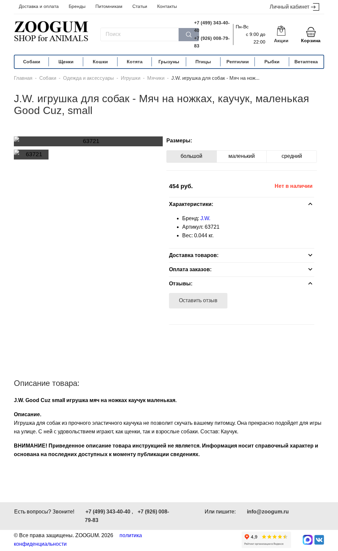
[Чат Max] (308, 540)
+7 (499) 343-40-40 (212, 26)
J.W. (205, 218)
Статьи (139, 6)
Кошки (100, 61)
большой (191, 156)
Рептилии (237, 61)
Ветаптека (306, 61)
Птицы (203, 61)
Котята (135, 61)
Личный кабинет (289, 7)
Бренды (77, 6)
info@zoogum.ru (268, 511)
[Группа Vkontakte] (319, 540)
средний (292, 156)
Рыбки (272, 61)
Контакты (167, 6)
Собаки (31, 61)
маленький (241, 156)
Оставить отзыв (198, 300)
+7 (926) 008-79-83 (212, 42)
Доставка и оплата (39, 6)
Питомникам (108, 6)
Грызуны (168, 61)
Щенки (66, 61)
